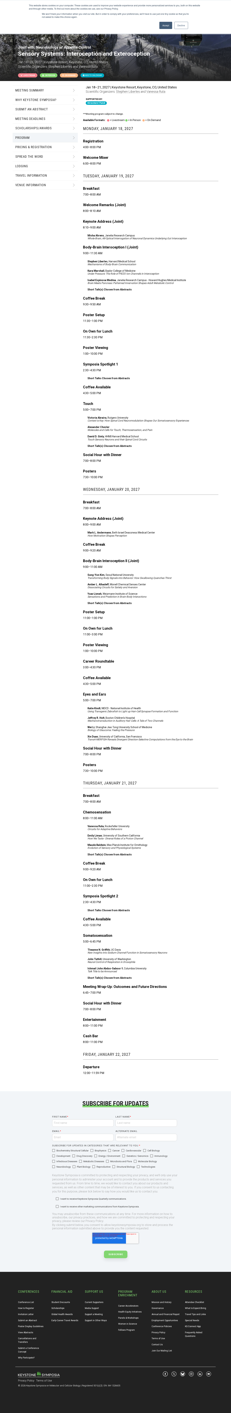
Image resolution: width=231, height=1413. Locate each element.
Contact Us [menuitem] (157, 1344)
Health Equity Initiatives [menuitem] (130, 1312)
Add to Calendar (93, 75)
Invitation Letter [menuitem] (26, 1314)
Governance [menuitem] (158, 1308)
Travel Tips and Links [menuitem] (195, 1314)
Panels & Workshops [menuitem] (128, 1318)
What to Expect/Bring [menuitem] (195, 1308)
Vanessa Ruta (155, 91)
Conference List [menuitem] (26, 1302)
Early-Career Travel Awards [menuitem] (64, 1320)
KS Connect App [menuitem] (193, 1326)
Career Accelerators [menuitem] (128, 1306)
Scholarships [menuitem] (57, 1308)
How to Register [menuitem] (26, 1308)
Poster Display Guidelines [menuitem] (30, 1326)
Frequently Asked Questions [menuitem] (194, 1334)
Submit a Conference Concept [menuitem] (29, 1350)
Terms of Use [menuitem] (158, 1338)
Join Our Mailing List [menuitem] (162, 1350)
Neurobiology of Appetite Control (63, 47)
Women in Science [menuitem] (127, 1324)
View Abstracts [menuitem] (25, 1332)
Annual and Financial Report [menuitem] (166, 1314)
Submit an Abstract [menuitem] (27, 1320)
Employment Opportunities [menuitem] (165, 1320)
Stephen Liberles (128, 91)
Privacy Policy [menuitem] (158, 1332)
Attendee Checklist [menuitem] (194, 1302)
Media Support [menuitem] (92, 1308)
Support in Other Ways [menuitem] (96, 1320)
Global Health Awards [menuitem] (62, 1314)
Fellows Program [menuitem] (126, 1330)
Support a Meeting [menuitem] (94, 1314)
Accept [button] (165, 25)
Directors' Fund (96, 103)
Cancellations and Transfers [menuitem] (27, 1340)
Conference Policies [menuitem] (162, 1326)
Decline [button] (181, 25)
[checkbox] (114, 1159)
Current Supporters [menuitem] (94, 1302)
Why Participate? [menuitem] (26, 1357)
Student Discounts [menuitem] (60, 1302)
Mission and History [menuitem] (161, 1302)
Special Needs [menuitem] (192, 1320)
